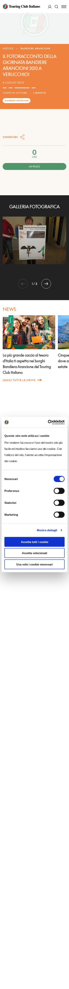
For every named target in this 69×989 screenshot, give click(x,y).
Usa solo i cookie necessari (34, 564)
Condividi (10, 137)
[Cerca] (56, 7)
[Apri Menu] (63, 7)
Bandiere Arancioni (35, 48)
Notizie (8, 48)
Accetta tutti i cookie (34, 541)
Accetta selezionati (34, 553)
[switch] (59, 491)
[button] (46, 284)
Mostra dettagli (47, 530)
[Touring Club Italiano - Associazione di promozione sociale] (21, 6)
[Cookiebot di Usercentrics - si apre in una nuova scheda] (49, 422)
